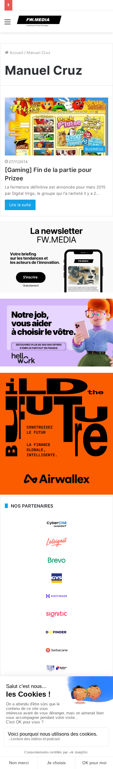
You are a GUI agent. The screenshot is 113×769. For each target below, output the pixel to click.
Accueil (15, 52)
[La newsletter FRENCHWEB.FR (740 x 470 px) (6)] (56, 290)
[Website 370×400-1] (56, 493)
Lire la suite (20, 204)
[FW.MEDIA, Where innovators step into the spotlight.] (39, 21)
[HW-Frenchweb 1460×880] (56, 365)
